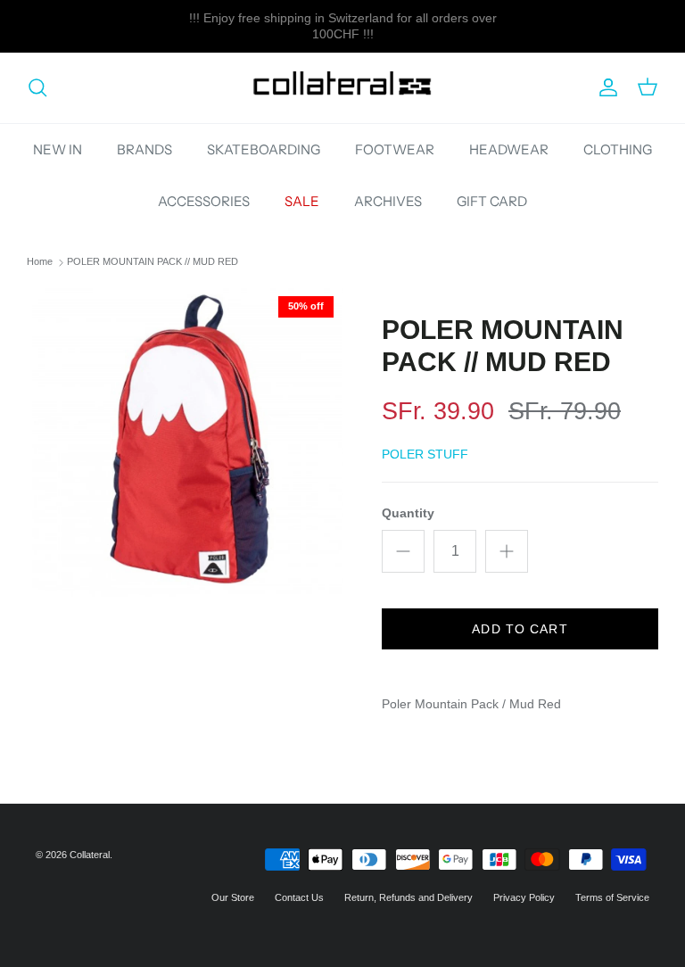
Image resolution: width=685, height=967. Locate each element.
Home (40, 262)
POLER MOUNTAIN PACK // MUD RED (152, 262)
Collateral (90, 854)
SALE (302, 201)
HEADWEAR (509, 149)
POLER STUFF (425, 454)
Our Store (232, 897)
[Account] (604, 87)
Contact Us (299, 897)
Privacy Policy (524, 897)
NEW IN (57, 149)
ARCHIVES (388, 201)
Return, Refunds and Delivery (408, 897)
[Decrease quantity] (403, 551)
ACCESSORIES (204, 201)
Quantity (408, 513)
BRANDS (144, 149)
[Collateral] (342, 87)
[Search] (37, 87)
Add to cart (519, 629)
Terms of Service (612, 897)
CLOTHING (617, 149)
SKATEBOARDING (263, 149)
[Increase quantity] (506, 551)
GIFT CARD (492, 201)
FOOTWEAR (394, 149)
